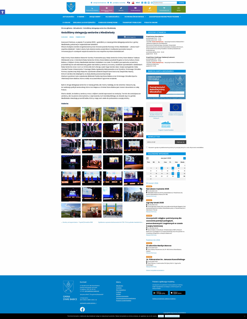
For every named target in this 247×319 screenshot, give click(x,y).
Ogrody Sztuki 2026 (155, 202)
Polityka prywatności (172, 316)
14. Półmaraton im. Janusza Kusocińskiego (165, 259)
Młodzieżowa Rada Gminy (106, 11)
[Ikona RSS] (142, 3)
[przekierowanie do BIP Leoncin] (133, 3)
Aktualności (68, 17)
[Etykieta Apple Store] (177, 293)
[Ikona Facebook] (145, 3)
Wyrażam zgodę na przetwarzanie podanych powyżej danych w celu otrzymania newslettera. (167, 147)
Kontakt (118, 294)
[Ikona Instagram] (151, 3)
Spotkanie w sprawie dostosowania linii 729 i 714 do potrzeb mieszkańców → (120, 222)
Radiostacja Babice (92, 10)
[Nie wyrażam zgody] (245, 316)
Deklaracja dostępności (84, 22)
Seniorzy (121, 10)
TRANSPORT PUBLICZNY (132, 22)
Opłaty (179, 10)
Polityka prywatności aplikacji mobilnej (163, 299)
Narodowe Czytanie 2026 (157, 189)
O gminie (80, 17)
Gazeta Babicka (135, 10)
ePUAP (149, 10)
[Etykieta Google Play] (160, 293)
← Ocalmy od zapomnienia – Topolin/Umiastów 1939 (77, 222)
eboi (138, 2)
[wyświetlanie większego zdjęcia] (63, 108)
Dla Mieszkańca (112, 17)
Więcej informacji (151, 196)
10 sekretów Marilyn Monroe (158, 245)
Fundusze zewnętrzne (108, 22)
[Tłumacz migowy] (128, 2)
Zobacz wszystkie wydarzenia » (155, 270)
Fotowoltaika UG (164, 10)
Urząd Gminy (95, 17)
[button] (2, 12)
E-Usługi (66, 22)
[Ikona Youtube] (148, 3)
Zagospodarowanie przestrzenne (164, 17)
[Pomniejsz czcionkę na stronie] (108, 3)
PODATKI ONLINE (150, 22)
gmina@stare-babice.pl (92, 291)
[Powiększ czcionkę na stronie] (111, 3)
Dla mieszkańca (121, 290)
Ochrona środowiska (134, 17)
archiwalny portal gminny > (88, 303)
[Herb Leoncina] (71, 7)
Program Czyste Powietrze (123, 300)
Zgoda (161, 316)
